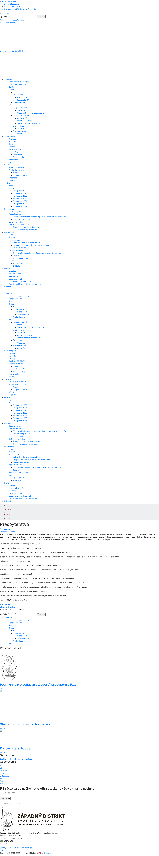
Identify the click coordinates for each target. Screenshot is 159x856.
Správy (11, 261)
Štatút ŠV (21, 128)
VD (1, 768)
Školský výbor (19, 126)
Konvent (16, 92)
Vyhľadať (3, 16)
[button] (79, 22)
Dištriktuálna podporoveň (19, 224)
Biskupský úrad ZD (16, 274)
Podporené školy (20, 175)
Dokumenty (9, 232)
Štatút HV (21, 110)
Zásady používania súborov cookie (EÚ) (25, 284)
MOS (2, 784)
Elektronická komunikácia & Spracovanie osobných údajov (37, 253)
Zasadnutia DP (23, 100)
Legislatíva (13, 180)
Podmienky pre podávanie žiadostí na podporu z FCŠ (38, 684)
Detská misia (5, 776)
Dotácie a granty (15, 211)
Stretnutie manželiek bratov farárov (25, 724)
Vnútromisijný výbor (21, 115)
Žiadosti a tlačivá (16, 250)
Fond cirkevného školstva (19, 170)
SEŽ (1, 778)
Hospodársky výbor (21, 108)
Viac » (2, 689)
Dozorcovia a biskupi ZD (19, 84)
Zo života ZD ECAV (17, 147)
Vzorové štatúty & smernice (20, 258)
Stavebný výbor (19, 131)
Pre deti (12, 162)
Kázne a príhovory (16, 149)
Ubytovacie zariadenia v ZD (20, 281)
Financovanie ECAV (21, 248)
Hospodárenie (14, 240)
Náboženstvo (14, 178)
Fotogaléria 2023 (20, 196)
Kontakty (8, 268)
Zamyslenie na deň (7, 23)
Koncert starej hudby (15, 748)
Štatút (11, 87)
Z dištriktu (17, 266)
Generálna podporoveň (18, 222)
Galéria (7, 183)
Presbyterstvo (18, 95)
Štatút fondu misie (24, 121)
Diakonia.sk (4, 771)
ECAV (2, 765)
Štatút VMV (22, 118)
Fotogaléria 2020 (20, 204)
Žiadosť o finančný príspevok (25, 230)
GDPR (11, 235)
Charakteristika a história (19, 82)
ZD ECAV (8, 79)
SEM (2, 773)
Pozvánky (13, 139)
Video (11, 185)
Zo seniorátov (18, 263)
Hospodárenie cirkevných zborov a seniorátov (32, 245)
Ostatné (16, 255)
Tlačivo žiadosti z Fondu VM (29, 123)
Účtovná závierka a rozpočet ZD (26, 243)
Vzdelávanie (14, 160)
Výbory (12, 105)
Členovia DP (22, 97)
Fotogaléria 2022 (20, 198)
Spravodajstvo (10, 136)
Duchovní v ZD (19, 154)
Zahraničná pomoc (16, 214)
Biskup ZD (17, 152)
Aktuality (12, 141)
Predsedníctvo (19, 102)
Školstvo (7, 165)
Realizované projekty (21, 219)
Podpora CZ (9, 209)
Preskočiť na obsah (8, 1)
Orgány (12, 90)
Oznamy (12, 144)
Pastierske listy (19, 157)
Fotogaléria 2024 (20, 193)
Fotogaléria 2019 (20, 206)
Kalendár (7, 287)
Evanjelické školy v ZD (18, 167)
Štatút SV (21, 134)
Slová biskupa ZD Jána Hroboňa (13, 51)
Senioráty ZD (14, 276)
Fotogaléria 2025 (20, 191)
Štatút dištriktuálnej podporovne (30, 113)
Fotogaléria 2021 (20, 201)
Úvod (6, 505)
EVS (1, 781)
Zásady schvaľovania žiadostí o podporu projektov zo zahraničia (39, 217)
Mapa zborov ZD (15, 279)
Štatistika (12, 237)
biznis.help (48, 853)
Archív (11, 188)
